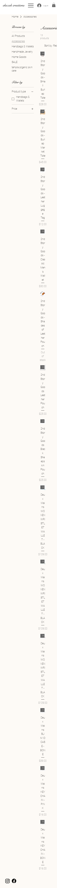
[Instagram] (7, 881)
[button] (54, 5)
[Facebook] (14, 881)
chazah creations (13, 5)
